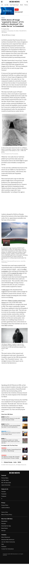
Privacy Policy (4, 505)
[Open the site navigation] (5, 1)
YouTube (3, 491)
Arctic (15, 462)
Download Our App (6, 525)
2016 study (6, 290)
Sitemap (3, 530)
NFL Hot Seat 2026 (6, 482)
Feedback (3, 546)
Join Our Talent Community (8, 541)
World (21, 5)
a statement (8, 62)
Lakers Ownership (5, 485)
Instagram (3, 496)
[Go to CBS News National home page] (14, 1)
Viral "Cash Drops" (14, 5)
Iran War (6, 5)
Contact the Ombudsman (7, 548)
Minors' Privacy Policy (6, 514)
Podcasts (3, 523)
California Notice (5, 507)
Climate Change (8, 462)
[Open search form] (27, 1)
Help (2, 544)
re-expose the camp (16, 273)
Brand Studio (4, 528)
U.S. (2, 5)
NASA (19, 462)
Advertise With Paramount (7, 539)
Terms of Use (4, 512)
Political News (4, 478)
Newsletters (4, 521)
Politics (26, 5)
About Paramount (5, 537)
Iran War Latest (5, 480)
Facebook (3, 493)
